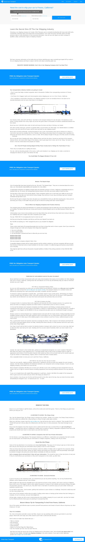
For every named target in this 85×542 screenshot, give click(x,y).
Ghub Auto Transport (10, 1)
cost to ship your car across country (36, 289)
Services (75, 1)
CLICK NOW (27, 534)
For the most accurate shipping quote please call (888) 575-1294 (26, 11)
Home (63, 1)
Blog (81, 1)
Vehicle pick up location (18, 15)
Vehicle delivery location (39, 15)
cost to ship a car (34, 421)
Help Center (68, 1)
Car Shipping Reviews (47, 539)
